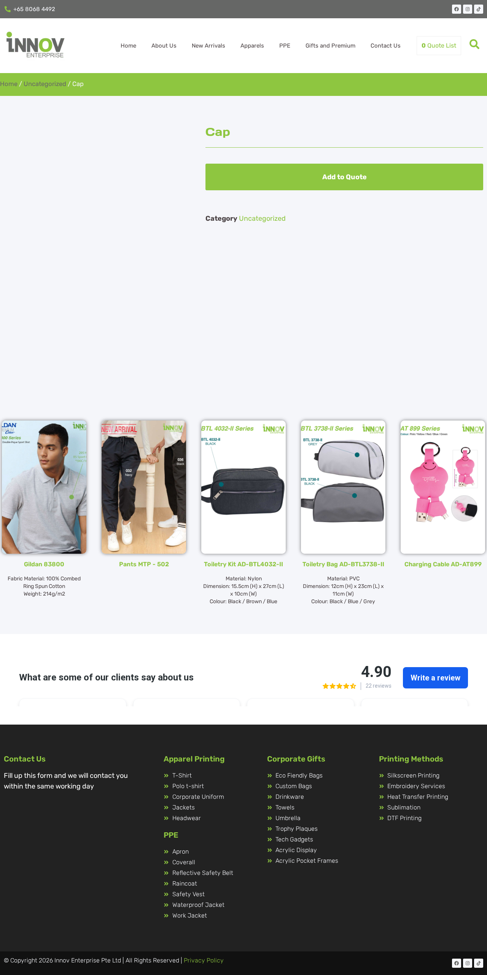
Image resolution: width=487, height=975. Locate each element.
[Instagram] (467, 9)
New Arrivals (208, 45)
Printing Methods (411, 758)
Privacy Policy (204, 960)
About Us (164, 45)
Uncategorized (45, 84)
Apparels (252, 45)
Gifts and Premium (330, 45)
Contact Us (386, 45)
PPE (284, 45)
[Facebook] (456, 9)
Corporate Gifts (296, 758)
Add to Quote (344, 177)
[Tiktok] (478, 9)
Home (128, 45)
